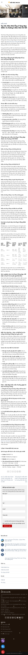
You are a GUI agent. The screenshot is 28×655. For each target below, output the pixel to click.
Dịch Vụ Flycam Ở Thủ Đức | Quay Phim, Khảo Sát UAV (15, 540)
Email (4, 509)
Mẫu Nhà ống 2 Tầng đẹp (13, 41)
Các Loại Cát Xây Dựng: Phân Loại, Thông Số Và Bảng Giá (15, 558)
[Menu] (2, 2)
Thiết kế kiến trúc (5, 567)
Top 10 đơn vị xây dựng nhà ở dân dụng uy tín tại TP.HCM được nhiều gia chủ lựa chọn (16, 550)
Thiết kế (3, 580)
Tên (4, 503)
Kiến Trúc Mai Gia (5, 441)
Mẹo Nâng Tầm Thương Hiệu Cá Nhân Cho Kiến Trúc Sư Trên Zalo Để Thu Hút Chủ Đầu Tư (16, 545)
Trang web (5, 515)
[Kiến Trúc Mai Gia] (14, 2)
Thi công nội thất (5, 572)
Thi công (3, 582)
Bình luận (5, 493)
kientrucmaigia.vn (18, 653)
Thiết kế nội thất (5, 570)
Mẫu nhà (4, 23)
